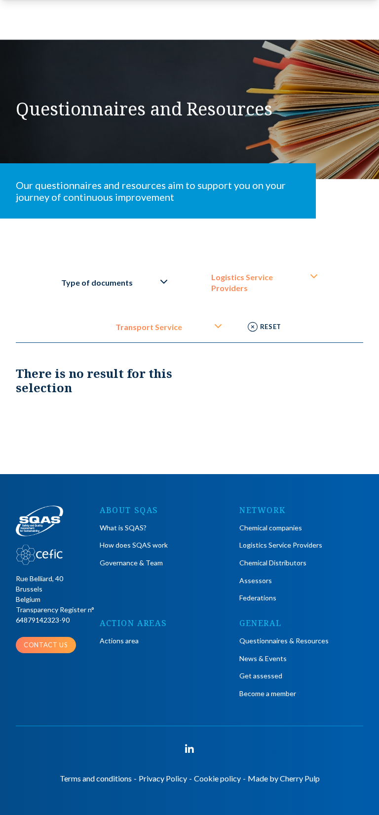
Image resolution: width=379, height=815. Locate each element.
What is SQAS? (123, 527)
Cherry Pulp (300, 778)
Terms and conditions (96, 778)
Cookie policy (217, 778)
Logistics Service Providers (280, 545)
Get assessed (260, 675)
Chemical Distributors (272, 562)
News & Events (263, 658)
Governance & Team (131, 562)
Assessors (255, 580)
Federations (257, 597)
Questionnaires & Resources (284, 640)
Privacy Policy (163, 778)
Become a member (267, 693)
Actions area (119, 640)
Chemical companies (270, 527)
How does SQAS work (134, 545)
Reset (270, 327)
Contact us (46, 645)
